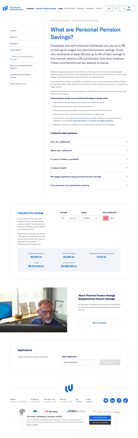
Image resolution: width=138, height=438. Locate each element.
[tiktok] (125, 400)
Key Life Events (70, 8)
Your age (63, 212)
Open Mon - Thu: (49, 399)
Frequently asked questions (64, 133)
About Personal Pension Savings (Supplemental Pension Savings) (96, 297)
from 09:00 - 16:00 (50, 401)
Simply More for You (18, 84)
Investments (90, 8)
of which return (69, 263)
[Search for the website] (116, 8)
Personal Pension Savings (46, 8)
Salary (83, 212)
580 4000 (79, 401)
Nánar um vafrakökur (32, 425)
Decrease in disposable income (102, 253)
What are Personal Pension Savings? (85, 20)
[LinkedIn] (112, 400)
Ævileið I (13, 31)
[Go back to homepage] (13, 8)
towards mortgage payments (101, 121)
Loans (60, 8)
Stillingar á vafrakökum (100, 422)
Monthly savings (69, 253)
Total (36, 263)
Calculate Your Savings (30, 212)
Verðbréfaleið (15, 50)
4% (106, 218)
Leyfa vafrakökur (100, 417)
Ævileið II (13, 37)
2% (112, 218)
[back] (43, 20)
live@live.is (89, 401)
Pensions (30, 8)
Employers (80, 8)
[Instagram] (119, 400)
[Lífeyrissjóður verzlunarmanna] (69, 388)
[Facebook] (106, 400)
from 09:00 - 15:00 (66, 401)
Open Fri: (63, 399)
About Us (99, 8)
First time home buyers (78, 121)
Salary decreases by (36, 253)
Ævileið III (14, 43)
